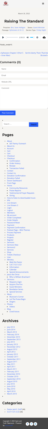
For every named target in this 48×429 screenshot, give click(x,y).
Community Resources (18, 188)
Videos (12, 306)
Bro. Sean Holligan (18, 27)
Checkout (11, 156)
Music (9, 294)
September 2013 (14, 339)
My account (11, 215)
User (9, 257)
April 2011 (11, 366)
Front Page (11, 183)
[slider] (12, 37)
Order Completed (14, 217)
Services (10, 250)
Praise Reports (15, 190)
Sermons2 (11, 247)
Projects (10, 237)
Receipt (12, 166)
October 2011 (12, 356)
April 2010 (11, 391)
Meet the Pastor (15, 262)
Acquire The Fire (15, 284)
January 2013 (12, 344)
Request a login (15, 282)
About (9, 141)
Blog (9, 309)
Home (9, 185)
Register (10, 240)
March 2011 (12, 369)
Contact (10, 171)
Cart (8, 151)
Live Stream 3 (12, 205)
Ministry (10, 259)
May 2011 (11, 364)
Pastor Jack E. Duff (14, 409)
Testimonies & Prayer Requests (21, 193)
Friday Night (41, 30)
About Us (10, 146)
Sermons (10, 242)
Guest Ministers (15, 287)
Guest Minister (39, 27)
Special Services (15, 292)
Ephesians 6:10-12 (16, 30)
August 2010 (12, 381)
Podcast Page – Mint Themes (18, 230)
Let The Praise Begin (17, 299)
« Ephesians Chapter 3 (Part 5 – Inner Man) (11, 54)
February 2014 (13, 334)
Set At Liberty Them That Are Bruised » (36, 54)
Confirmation (14, 161)
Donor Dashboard (14, 180)
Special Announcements (19, 272)
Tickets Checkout (14, 254)
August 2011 (12, 361)
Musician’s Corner (16, 296)
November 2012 (13, 347)
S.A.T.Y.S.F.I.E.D (15, 264)
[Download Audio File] (44, 37)
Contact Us (11, 173)
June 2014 (11, 329)
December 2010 (13, 374)
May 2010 (11, 389)
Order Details (12, 220)
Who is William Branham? (19, 277)
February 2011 (13, 371)
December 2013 (13, 337)
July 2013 (11, 342)
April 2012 (11, 352)
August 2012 (12, 349)
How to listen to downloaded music (21, 198)
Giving (12, 195)
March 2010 (12, 394)
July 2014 (11, 327)
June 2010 (11, 386)
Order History (15, 163)
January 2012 (12, 354)
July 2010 (11, 384)
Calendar (13, 269)
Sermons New (12, 245)
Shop (9, 252)
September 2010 (14, 379)
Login (9, 208)
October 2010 (12, 376)
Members (11, 213)
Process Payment (14, 232)
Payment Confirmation (16, 227)
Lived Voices (14, 311)
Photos (10, 304)
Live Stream (12, 203)
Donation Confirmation (16, 175)
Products (10, 235)
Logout (10, 210)
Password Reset (13, 222)
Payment (10, 225)
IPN (8, 200)
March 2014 (12, 332)
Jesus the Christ (13, 274)
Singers (12, 301)
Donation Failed (13, 178)
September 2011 (14, 359)
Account (10, 148)
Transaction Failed (16, 168)
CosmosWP (9, 425)
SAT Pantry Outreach (17, 143)
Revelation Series (16, 289)
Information (14, 267)
